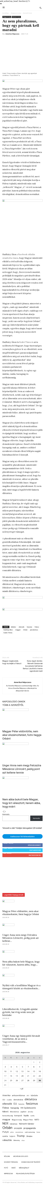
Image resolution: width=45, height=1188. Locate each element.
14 (28, 1071)
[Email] (32, 39)
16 (40, 1071)
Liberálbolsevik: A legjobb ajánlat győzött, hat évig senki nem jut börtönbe (20, 1012)
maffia (32, 1116)
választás (7, 1140)
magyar (18, 630)
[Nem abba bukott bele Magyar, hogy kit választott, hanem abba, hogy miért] (22, 785)
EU (15, 1104)
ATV (28, 1095)
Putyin (5, 1132)
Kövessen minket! (34, 845)
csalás (9, 1100)
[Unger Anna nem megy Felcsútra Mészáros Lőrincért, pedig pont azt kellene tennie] (22, 751)
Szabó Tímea (7, 633)
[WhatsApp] (21, 39)
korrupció (18, 1115)
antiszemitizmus (18, 1095)
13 (22, 1071)
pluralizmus (34, 630)
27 (22, 1080)
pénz (12, 1132)
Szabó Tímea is (26, 342)
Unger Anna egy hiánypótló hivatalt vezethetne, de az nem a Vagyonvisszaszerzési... (21, 1038)
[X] (10, 39)
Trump (21, 1136)
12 (17, 1071)
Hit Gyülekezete (28, 1108)
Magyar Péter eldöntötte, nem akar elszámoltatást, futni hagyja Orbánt (21, 735)
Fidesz (37, 627)
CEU (3, 1100)
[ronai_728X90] (22, 82)
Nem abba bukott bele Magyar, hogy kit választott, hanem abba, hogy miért (21, 803)
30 (40, 1080)
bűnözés (34, 1095)
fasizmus (32, 1103)
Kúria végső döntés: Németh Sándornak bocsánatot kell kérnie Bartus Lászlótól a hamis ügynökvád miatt (33, 666)
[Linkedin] (26, 39)
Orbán (25, 630)
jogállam (23, 1112)
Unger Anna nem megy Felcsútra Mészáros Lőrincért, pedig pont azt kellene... (20, 937)
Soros (38, 1132)
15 (34, 1071)
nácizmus (13, 1124)
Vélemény (16, 1140)
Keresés (5, 814)
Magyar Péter (28, 1120)
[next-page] (5, 812)
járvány (30, 1112)
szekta (5, 1136)
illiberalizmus (14, 1112)
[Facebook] (4, 39)
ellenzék (21, 627)
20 (22, 1076)
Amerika (6, 1095)
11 (11, 1071)
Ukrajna (29, 1136)
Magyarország (16, 13)
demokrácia (18, 1100)
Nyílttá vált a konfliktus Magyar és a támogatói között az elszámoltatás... (21, 987)
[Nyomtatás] (38, 39)
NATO (36, 1120)
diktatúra (31, 1099)
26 (17, 1080)
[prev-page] (3, 812)
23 (40, 1076)
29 (34, 1080)
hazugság (15, 1108)
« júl (21, 1088)
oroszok (18, 1128)
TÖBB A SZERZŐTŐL (13, 705)
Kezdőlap (5, 13)
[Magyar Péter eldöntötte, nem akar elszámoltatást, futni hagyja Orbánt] (22, 717)
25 (11, 1080)
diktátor (13, 627)
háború (5, 1111)
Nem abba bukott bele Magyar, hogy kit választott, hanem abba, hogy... (21, 963)
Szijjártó (12, 1136)
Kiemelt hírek (27, 13)
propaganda (30, 1128)
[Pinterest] (15, 39)
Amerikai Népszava (12, 34)
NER (5, 1123)
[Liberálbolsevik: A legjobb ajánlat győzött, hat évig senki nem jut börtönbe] (22, 1002)
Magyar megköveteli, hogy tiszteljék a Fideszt (11, 662)
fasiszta (29, 627)
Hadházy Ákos (8, 630)
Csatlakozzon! (35, 850)
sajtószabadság (30, 1132)
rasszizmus (19, 1132)
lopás (26, 1115)
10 (5, 1071)
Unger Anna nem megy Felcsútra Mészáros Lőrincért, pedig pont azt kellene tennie (21, 769)
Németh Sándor (26, 1124)
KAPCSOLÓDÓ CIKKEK (13, 701)
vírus (22, 1140)
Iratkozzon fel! (35, 855)
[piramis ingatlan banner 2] (22, 224)
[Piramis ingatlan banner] (22, 599)
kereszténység (7, 1116)
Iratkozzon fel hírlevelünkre (22, 836)
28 (28, 1080)
